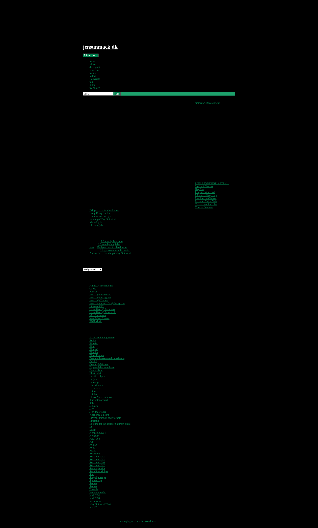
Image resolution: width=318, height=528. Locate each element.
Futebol (93, 394)
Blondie (93, 352)
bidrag (92, 76)
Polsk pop (94, 438)
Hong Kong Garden (99, 213)
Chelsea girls (96, 225)
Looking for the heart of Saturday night (109, 423)
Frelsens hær (96, 388)
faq (91, 82)
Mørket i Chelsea (204, 186)
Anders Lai (95, 253)
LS (91, 426)
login (92, 84)
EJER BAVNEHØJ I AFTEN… (212, 183)
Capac (92, 288)
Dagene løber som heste (101, 367)
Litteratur (94, 420)
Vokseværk (95, 501)
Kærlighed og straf (99, 414)
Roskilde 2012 (97, 456)
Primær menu (90, 55)
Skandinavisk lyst (98, 471)
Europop (94, 382)
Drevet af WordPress (145, 521)
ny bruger (94, 87)
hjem (92, 61)
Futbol (92, 391)
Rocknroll (94, 453)
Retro (92, 447)
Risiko (92, 450)
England (93, 379)
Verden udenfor (97, 492)
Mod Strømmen (97, 315)
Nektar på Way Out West (102, 219)
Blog (92, 346)
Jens (91, 247)
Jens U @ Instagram (100, 297)
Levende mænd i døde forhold (105, 417)
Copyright (94, 79)
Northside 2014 (97, 432)
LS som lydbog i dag (206, 195)
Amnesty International (101, 285)
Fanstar (93, 291)
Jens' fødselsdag (97, 411)
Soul (91, 474)
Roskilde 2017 (97, 465)
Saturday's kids (97, 468)
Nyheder (94, 435)
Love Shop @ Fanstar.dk (102, 312)
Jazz (91, 408)
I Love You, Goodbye (100, 397)
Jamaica (93, 406)
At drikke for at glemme (101, 337)
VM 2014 (94, 495)
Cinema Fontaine (204, 207)
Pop (91, 441)
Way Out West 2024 (100, 504)
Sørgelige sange (97, 477)
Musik (92, 429)
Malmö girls (95, 222)
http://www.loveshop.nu (207, 103)
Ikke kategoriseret (98, 400)
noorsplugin (126, 521)
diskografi (94, 67)
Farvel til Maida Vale (206, 201)
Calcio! (93, 361)
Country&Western (98, 364)
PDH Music (95, 321)
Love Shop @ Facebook (102, 309)
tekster (92, 64)
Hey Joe (199, 189)
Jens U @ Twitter (98, 300)
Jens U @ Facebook (100, 294)
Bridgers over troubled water (104, 210)
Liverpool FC (96, 306)
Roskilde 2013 (97, 459)
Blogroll (93, 349)
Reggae (93, 444)
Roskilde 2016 (97, 462)
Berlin (92, 340)
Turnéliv (93, 489)
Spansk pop (95, 480)
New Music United (99, 318)
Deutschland (96, 370)
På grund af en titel (205, 192)
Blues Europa (96, 355)
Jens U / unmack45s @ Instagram (107, 303)
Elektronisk (95, 373)
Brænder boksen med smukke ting (107, 358)
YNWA (93, 507)
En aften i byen (97, 376)
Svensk (93, 483)
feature (93, 73)
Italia (92, 403)
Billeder (93, 343)
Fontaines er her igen (100, 216)
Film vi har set (96, 385)
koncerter (94, 70)
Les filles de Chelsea (205, 198)
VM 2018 (94, 498)
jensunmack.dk (100, 47)
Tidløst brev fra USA (206, 204)
